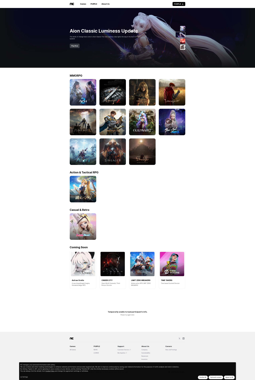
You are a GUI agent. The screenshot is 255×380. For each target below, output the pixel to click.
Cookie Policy (50, 371)
